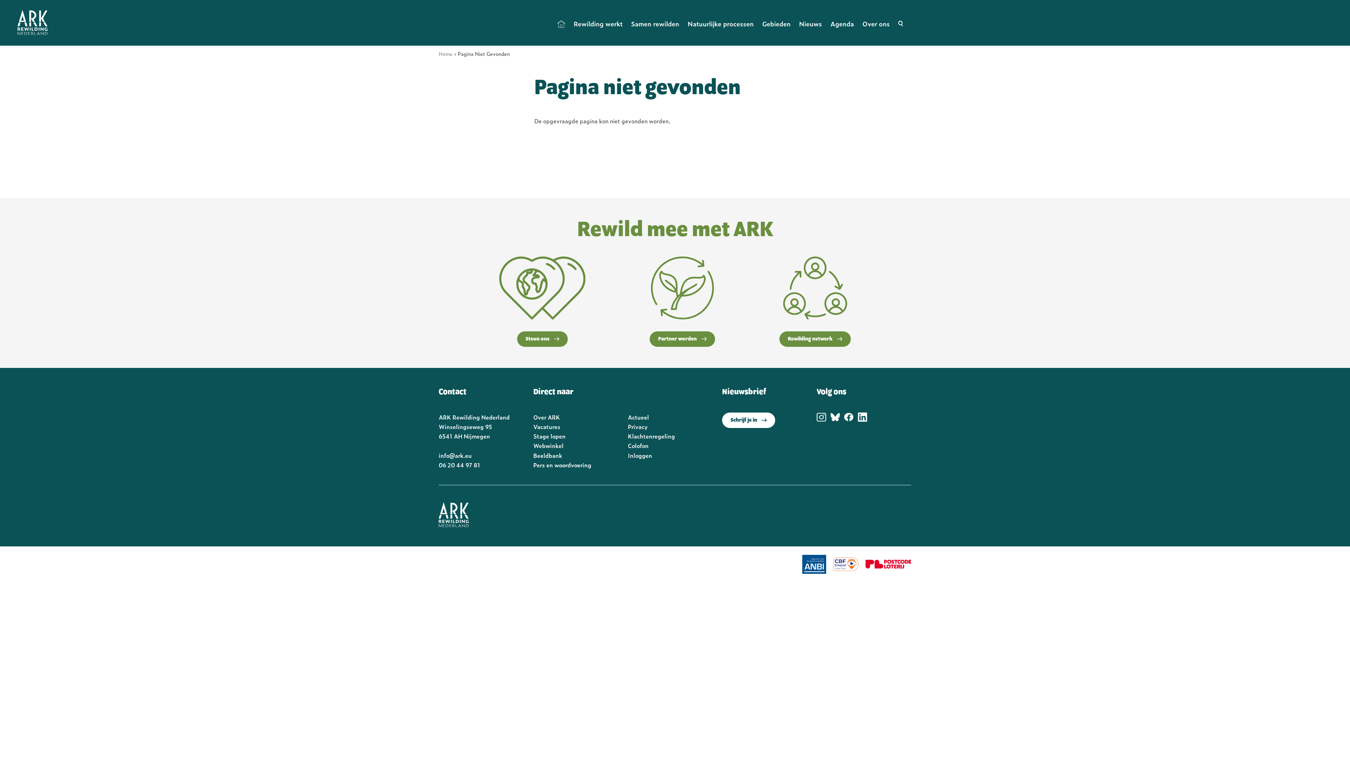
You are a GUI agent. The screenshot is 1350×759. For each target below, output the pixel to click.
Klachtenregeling (651, 436)
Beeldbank (547, 455)
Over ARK (546, 417)
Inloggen (640, 455)
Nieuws (810, 23)
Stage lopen (549, 436)
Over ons (876, 23)
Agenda (842, 23)
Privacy (638, 426)
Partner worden (677, 339)
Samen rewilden (655, 23)
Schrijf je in (744, 420)
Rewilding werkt (598, 23)
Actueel (638, 417)
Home (561, 23)
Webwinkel (548, 445)
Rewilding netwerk (810, 339)
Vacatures (546, 426)
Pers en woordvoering (562, 465)
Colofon (638, 445)
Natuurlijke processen (721, 23)
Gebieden (776, 23)
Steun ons (537, 339)
